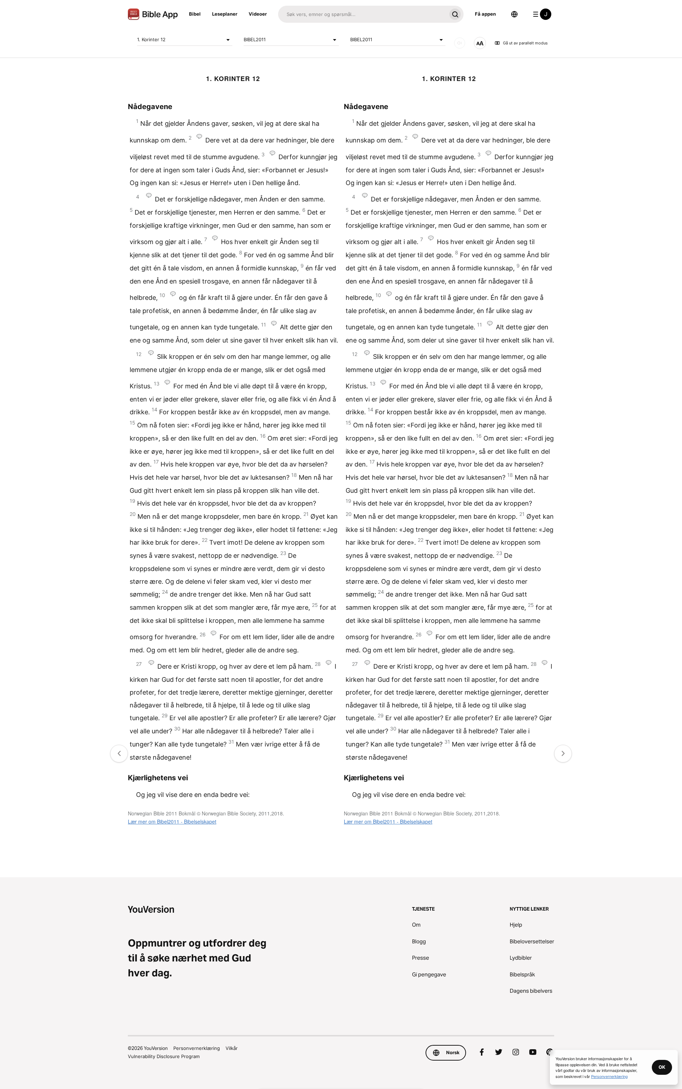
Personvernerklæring (196, 1048)
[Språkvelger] (514, 14)
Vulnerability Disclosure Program (164, 1056)
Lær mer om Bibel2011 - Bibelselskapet (172, 821)
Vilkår (232, 1048)
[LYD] (459, 43)
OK (662, 1067)
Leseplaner (224, 14)
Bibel (195, 14)
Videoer (258, 14)
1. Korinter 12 (151, 39)
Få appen (485, 14)
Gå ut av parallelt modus (525, 43)
